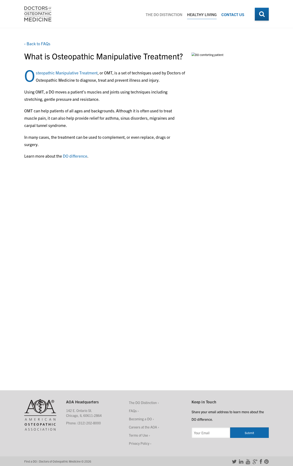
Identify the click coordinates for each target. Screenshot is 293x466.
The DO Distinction (164, 14)
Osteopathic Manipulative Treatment (67, 72)
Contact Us (232, 14)
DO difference (75, 155)
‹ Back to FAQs (37, 43)
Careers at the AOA (143, 427)
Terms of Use (138, 435)
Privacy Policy (139, 443)
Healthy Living (202, 14)
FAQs (133, 411)
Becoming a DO (140, 419)
